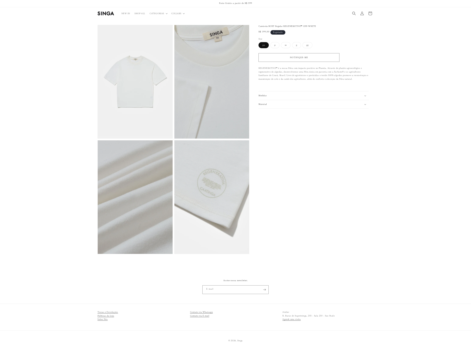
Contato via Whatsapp (201, 312)
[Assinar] (264, 289)
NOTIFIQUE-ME (299, 57)
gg (309, 46)
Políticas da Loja (106, 315)
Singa (240, 340)
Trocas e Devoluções (108, 312)
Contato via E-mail (199, 315)
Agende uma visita (291, 319)
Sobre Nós (103, 319)
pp (265, 46)
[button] (158, 13)
